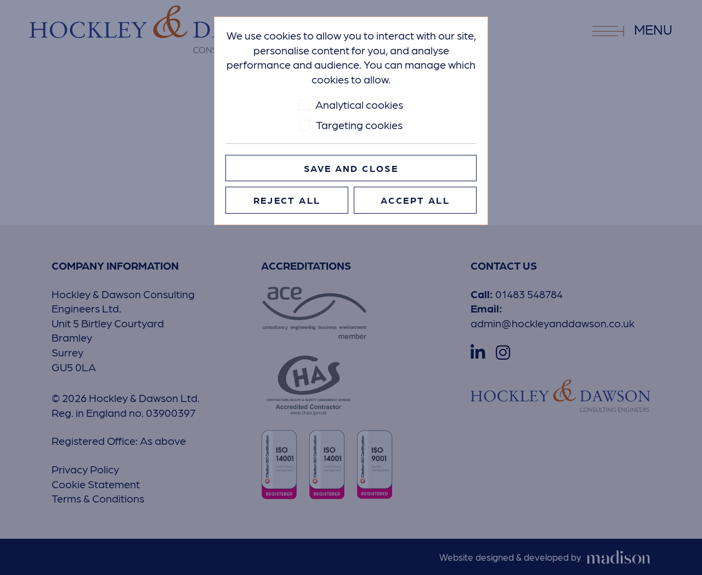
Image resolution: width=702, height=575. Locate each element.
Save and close (351, 168)
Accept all (415, 200)
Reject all (287, 200)
